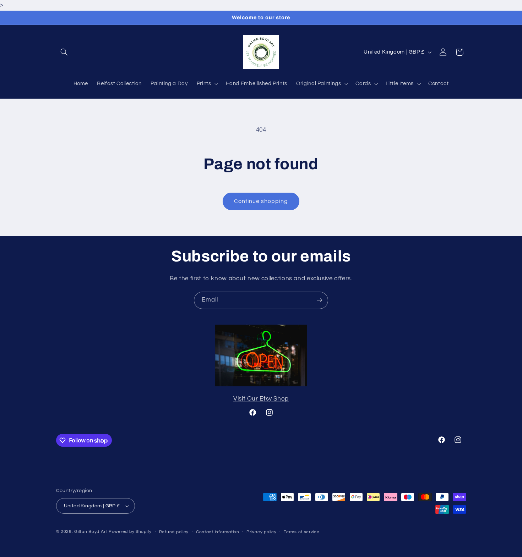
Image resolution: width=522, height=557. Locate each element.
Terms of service (302, 532)
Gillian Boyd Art (90, 532)
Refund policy (174, 532)
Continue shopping (261, 201)
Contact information (217, 532)
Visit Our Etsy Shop (261, 399)
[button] (64, 52)
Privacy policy (261, 532)
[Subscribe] (319, 300)
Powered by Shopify (130, 532)
